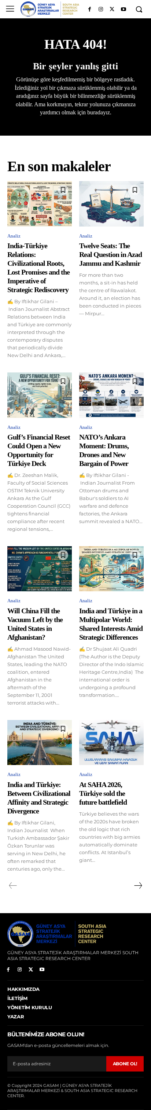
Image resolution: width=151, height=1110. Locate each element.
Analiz (14, 236)
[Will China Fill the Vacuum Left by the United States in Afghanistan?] (39, 568)
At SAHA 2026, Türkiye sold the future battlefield (103, 793)
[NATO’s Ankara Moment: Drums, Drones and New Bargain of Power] (111, 395)
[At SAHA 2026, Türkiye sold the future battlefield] (111, 742)
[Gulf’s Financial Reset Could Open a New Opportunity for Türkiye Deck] (39, 395)
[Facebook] (89, 9)
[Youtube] (123, 9)
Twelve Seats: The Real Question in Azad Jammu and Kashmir (110, 254)
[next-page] (138, 885)
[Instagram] (101, 9)
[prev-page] (13, 885)
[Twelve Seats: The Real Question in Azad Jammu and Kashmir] (111, 203)
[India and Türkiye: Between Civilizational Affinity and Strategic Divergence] (39, 742)
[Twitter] (112, 9)
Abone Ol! (125, 1063)
